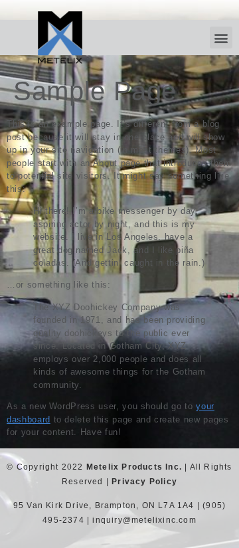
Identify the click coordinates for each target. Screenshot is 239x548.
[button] (221, 37)
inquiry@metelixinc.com (144, 520)
